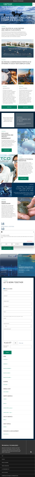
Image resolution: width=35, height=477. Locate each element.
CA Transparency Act (5, 469)
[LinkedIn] (31, 452)
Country (4, 318)
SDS (2, 455)
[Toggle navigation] (33, 4)
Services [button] (9, 107)
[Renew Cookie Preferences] (17, 48)
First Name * (5, 290)
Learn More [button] (6, 150)
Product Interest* (6, 323)
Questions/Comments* (7, 329)
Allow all (28, 244)
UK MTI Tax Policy (5, 472)
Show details (29, 241)
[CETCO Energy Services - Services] (9, 76)
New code (21, 343)
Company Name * (6, 301)
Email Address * (6, 306)
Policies (3, 459)
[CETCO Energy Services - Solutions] (25, 76)
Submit (7, 352)
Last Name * (5, 295)
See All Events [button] (7, 248)
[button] (17, 360)
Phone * (4, 311)
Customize (17, 244)
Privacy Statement (5, 462)
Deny (6, 244)
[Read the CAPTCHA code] (15, 343)
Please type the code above (6, 346)
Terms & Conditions (5, 465)
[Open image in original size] (18, 1)
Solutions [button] (25, 107)
